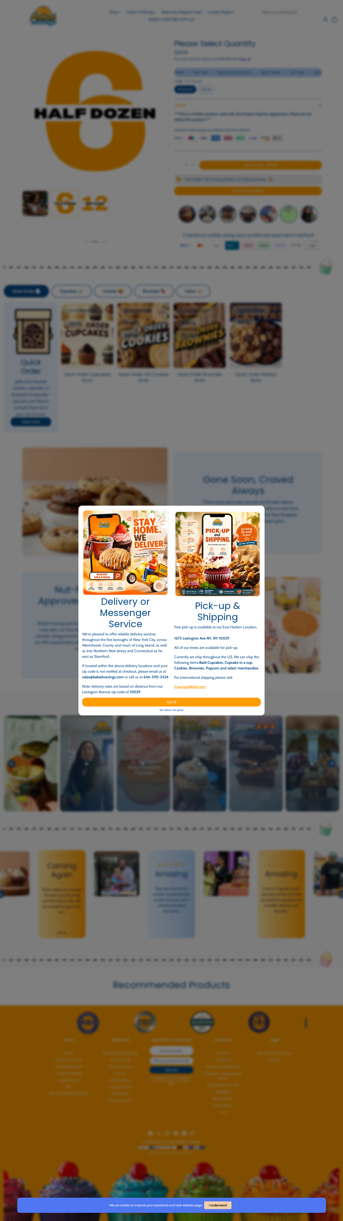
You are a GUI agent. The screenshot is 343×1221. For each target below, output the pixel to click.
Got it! (171, 702)
